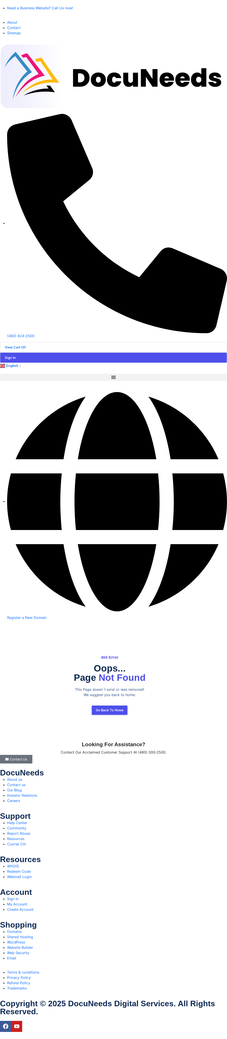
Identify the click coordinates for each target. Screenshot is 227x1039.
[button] (113, 377)
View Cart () (15, 347)
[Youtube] (16, 1026)
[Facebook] (5, 1026)
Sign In (10, 358)
